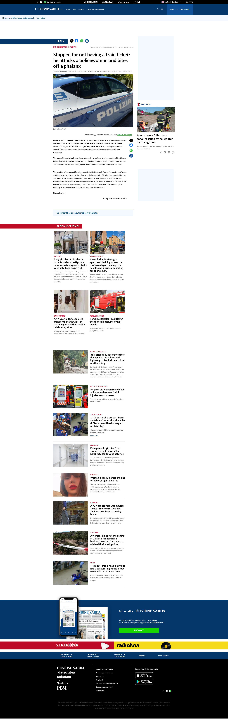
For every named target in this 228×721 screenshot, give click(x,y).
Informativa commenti (104, 687)
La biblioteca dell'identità (119, 655)
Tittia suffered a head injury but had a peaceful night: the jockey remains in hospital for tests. (107, 568)
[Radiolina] (107, 2)
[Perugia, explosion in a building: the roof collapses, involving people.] (107, 301)
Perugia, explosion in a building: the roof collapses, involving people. (106, 321)
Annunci (142, 655)
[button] (72, 41)
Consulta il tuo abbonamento (66, 655)
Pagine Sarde (163, 655)
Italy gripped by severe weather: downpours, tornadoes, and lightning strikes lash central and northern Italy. (107, 359)
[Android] (153, 682)
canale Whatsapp (124, 134)
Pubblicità (100, 676)
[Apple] (153, 675)
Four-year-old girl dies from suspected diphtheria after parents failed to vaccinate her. (107, 451)
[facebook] (41, 2)
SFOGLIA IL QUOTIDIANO (179, 9)
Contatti (99, 680)
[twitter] (37, 2)
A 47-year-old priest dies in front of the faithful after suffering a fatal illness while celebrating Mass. (69, 323)
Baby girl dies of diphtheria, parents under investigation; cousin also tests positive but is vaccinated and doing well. (70, 263)
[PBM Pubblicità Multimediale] (137, 2)
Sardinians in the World (95, 9)
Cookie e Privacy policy (104, 669)
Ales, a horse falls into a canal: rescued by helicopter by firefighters (155, 139)
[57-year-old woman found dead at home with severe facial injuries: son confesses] (70, 396)
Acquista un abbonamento (93, 655)
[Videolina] (91, 2)
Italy (74, 9)
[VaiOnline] (123, 2)
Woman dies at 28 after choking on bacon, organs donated (107, 479)
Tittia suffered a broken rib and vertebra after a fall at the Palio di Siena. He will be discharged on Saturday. (107, 421)
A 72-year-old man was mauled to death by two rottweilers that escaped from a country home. (107, 510)
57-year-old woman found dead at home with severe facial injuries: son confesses (107, 392)
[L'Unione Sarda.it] (48, 9)
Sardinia (81, 9)
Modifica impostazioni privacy (107, 683)
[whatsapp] (45, 2)
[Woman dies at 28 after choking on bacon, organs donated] (70, 485)
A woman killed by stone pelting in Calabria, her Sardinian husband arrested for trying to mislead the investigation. (107, 540)
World (68, 9)
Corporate (100, 691)
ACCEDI (189, 2)
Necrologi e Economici (104, 673)
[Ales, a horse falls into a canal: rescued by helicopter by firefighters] (156, 119)
